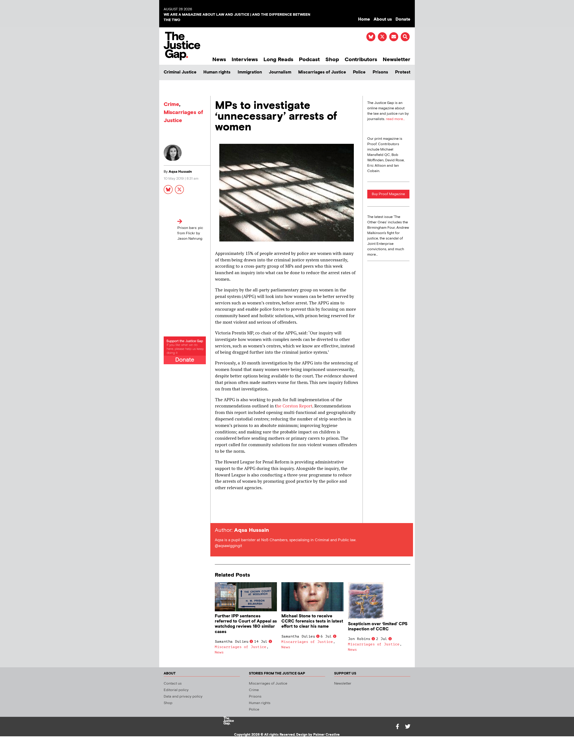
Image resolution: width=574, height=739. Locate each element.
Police (359, 72)
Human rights (216, 72)
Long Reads (278, 59)
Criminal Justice (180, 72)
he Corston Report (294, 406)
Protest (402, 72)
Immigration (250, 72)
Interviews (245, 59)
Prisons (380, 72)
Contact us (173, 683)
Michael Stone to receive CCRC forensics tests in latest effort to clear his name (312, 621)
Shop (332, 59)
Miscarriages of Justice (322, 72)
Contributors (361, 59)
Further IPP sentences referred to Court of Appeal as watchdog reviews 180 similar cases (246, 623)
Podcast (309, 59)
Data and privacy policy (183, 696)
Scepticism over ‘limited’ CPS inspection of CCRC (377, 626)
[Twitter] (407, 726)
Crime (171, 104)
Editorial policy (176, 690)
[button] (405, 37)
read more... (395, 119)
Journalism (280, 72)
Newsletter (396, 59)
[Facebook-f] (397, 726)
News (219, 59)
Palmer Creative (326, 735)
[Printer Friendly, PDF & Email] (218, 515)
